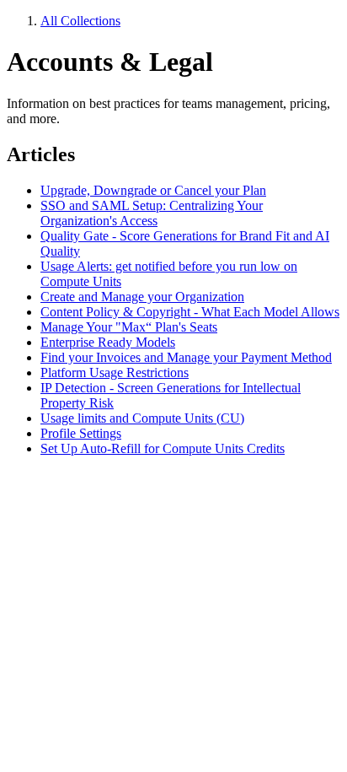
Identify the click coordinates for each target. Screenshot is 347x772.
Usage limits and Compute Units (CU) (142, 418)
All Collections (80, 20)
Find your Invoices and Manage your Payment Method (186, 357)
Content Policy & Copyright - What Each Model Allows (189, 312)
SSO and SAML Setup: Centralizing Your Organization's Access (151, 213)
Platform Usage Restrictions (114, 372)
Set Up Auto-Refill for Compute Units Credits (162, 448)
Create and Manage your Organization (142, 296)
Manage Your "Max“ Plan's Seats (128, 327)
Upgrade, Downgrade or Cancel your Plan (153, 190)
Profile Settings (80, 433)
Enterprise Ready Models (107, 342)
